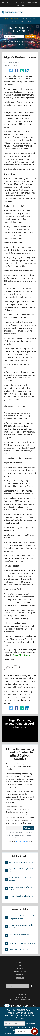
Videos (28, 21)
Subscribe (28, 828)
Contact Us (20, 962)
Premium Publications (12, 18)
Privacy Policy (20, 844)
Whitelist (20, 968)
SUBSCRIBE (30, 36)
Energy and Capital (21, 841)
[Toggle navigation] (36, 12)
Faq (20, 965)
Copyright (20, 975)
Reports (32, 18)
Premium (20, 978)
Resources (12, 21)
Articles (24, 18)
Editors (21, 21)
